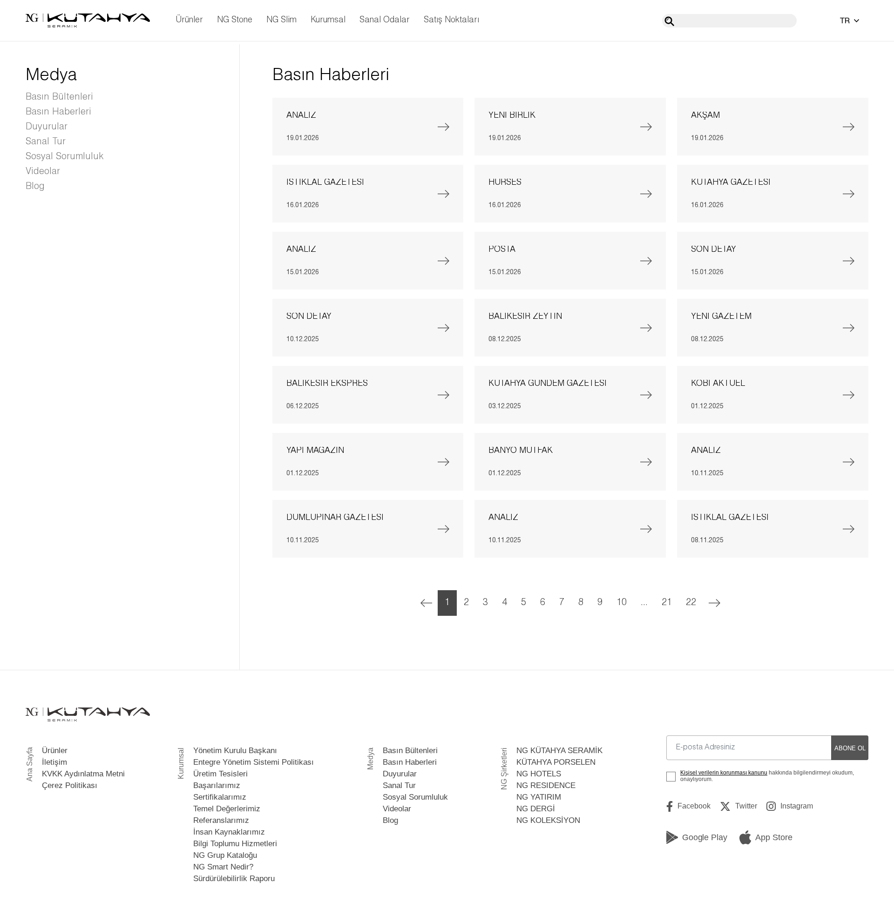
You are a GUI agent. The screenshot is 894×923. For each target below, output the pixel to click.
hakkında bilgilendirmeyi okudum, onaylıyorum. (767, 775)
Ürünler (189, 20)
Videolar (43, 172)
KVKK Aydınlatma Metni (83, 773)
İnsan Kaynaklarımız (229, 832)
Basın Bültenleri (59, 97)
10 (621, 603)
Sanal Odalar (384, 20)
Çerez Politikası (69, 785)
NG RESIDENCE (546, 785)
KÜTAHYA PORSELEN (556, 762)
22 (691, 603)
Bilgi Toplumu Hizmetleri (235, 843)
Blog (35, 186)
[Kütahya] (88, 20)
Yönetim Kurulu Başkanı (235, 750)
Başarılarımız (216, 785)
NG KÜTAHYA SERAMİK (559, 750)
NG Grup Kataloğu (225, 855)
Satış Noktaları (451, 20)
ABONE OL (850, 748)
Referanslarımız (221, 820)
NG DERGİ (535, 808)
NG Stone (234, 20)
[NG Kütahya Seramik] (88, 715)
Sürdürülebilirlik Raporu (234, 878)
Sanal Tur (46, 142)
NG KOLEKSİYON (548, 820)
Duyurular (47, 127)
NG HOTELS (538, 773)
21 (667, 603)
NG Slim (281, 20)
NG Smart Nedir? (223, 866)
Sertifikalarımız (219, 797)
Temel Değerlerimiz (226, 808)
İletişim (54, 762)
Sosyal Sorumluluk (64, 157)
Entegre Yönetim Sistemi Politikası (253, 762)
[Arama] (669, 21)
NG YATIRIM (538, 797)
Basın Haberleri (58, 112)
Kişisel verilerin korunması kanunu (723, 772)
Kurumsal (328, 20)
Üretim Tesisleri (220, 773)
